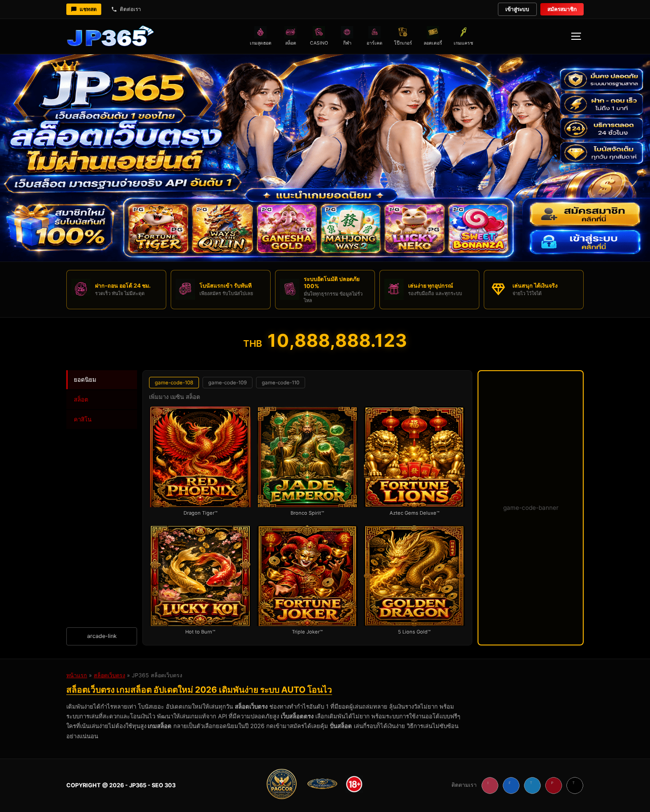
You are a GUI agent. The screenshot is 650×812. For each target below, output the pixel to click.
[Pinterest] (553, 785)
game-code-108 (174, 382)
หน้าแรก (76, 675)
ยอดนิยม (85, 379)
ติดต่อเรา (130, 9)
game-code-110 (280, 382)
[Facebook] (511, 785)
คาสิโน (83, 419)
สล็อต (81, 399)
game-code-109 (227, 382)
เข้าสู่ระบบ (517, 9)
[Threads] (575, 785)
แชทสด (88, 9)
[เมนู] (576, 36)
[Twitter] (532, 785)
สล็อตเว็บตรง (109, 675)
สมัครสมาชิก (562, 9)
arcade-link (102, 636)
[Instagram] (490, 785)
